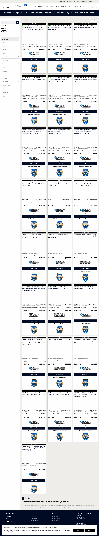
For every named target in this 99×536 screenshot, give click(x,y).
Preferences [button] (15, 531)
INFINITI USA (9, 521)
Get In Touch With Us (11, 513)
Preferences (67, 530)
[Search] (17, 22)
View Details (33, 59)
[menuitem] (10, 38)
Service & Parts (55, 513)
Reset (3, 25)
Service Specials (55, 520)
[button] (25, 5)
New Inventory (32, 516)
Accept (89, 530)
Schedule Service (56, 518)
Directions (8, 518)
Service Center (55, 516)
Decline (78, 530)
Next (29, 498)
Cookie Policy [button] (43, 530)
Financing (8, 516)
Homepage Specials (33, 520)
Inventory (31, 513)
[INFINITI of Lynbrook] (12, 6)
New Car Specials (33, 518)
